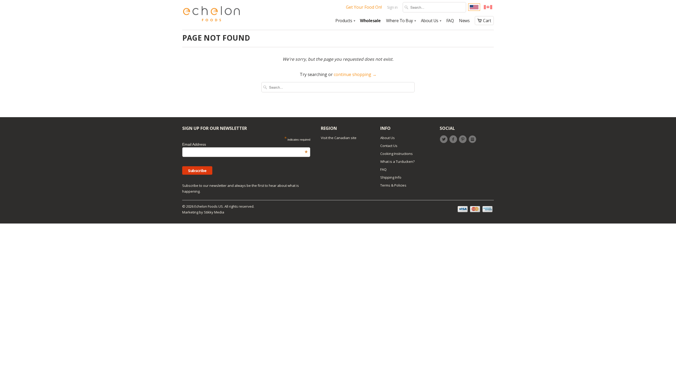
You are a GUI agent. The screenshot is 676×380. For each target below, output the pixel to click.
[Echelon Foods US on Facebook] (454, 139)
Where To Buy (401, 20)
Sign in (392, 7)
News (464, 20)
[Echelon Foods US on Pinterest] (463, 139)
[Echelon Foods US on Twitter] (444, 139)
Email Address (245, 144)
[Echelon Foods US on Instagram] (473, 139)
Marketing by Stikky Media (203, 212)
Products (345, 20)
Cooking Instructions (396, 153)
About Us (431, 20)
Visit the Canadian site (338, 137)
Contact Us (388, 145)
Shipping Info (390, 177)
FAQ (450, 20)
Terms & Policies (393, 185)
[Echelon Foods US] (211, 15)
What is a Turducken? (397, 161)
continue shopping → (355, 74)
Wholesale (370, 20)
